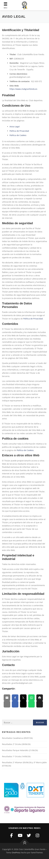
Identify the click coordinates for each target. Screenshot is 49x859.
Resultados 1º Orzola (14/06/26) (16, 756)
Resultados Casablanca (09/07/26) (17, 738)
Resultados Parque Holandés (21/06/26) (20, 750)
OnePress (16, 852)
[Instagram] (37, 835)
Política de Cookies (18, 135)
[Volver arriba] (24, 843)
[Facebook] (11, 835)
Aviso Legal (15, 126)
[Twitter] (28, 835)
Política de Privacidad (19, 131)
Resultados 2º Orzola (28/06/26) (16, 744)
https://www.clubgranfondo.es (23, 89)
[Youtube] (20, 835)
